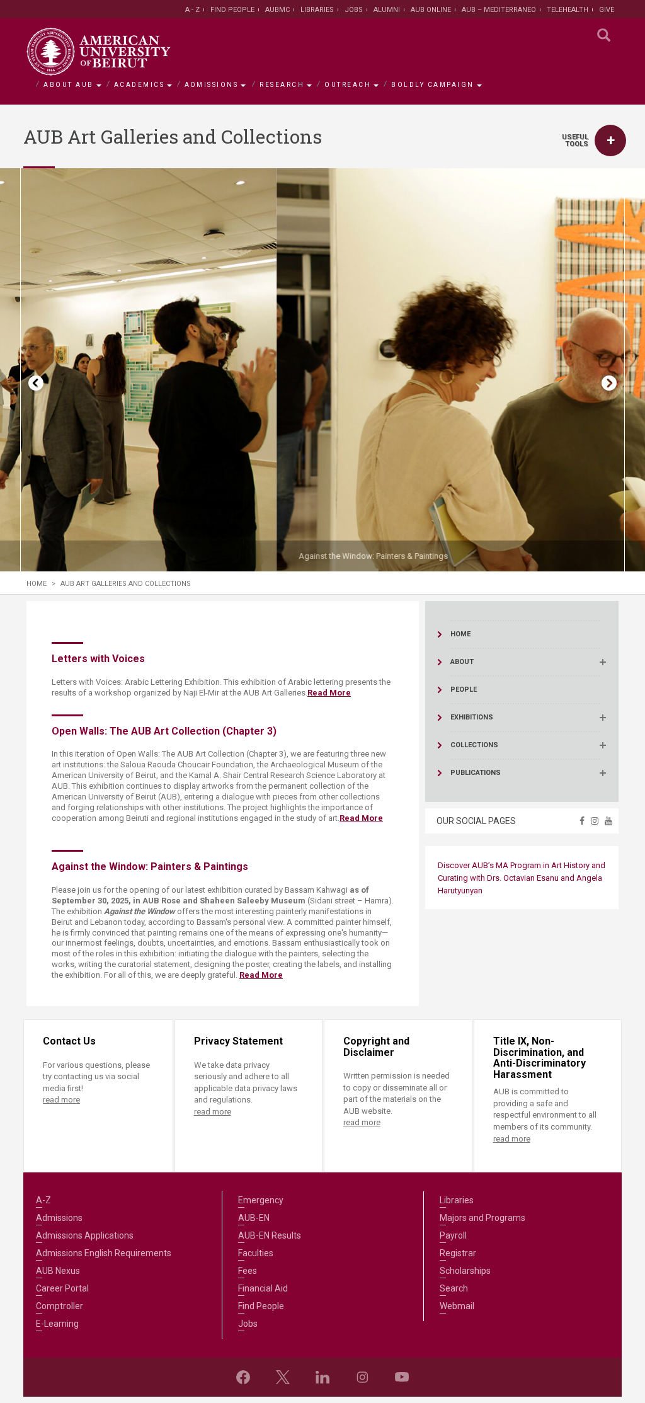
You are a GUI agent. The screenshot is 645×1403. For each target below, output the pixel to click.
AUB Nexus (58, 1271)
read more (61, 1099)
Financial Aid (263, 1288)
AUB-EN (254, 1218)
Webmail (457, 1306)
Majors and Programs (482, 1218)
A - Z (192, 10)
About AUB (68, 84)
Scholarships (465, 1271)
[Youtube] (401, 1377)
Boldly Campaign (432, 84)
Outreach (347, 84)
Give (606, 10)
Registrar (458, 1253)
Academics (139, 84)
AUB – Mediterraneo (499, 10)
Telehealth (567, 10)
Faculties (255, 1253)
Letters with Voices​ (98, 659)
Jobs (354, 10)
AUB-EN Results (269, 1235)
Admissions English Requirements (103, 1253)
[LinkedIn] (322, 1377)
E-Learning (57, 1324)
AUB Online (431, 10)
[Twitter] (282, 1377)
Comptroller (59, 1306)
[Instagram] (362, 1377)
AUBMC (277, 10)
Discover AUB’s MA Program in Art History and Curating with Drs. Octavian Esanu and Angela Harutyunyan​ (521, 878)
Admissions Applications (85, 1235)
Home (36, 584)
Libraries (317, 10)
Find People (232, 10)
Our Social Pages (476, 821)
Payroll (453, 1235)
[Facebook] (243, 1377)
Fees (247, 1271)
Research (282, 84)
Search (454, 1288)
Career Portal (62, 1288)
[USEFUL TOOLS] (610, 140)
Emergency (260, 1200)
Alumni (387, 10)
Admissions (211, 84)
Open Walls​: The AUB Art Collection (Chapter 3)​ (164, 731)
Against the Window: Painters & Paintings (116, 556)
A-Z (43, 1200)
